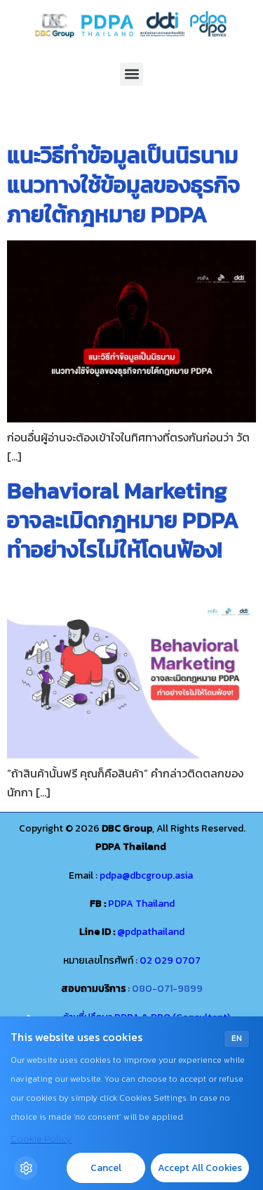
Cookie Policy (41, 1139)
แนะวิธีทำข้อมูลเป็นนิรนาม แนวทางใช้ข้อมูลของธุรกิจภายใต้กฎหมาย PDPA (124, 184)
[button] (131, 74)
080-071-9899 (167, 988)
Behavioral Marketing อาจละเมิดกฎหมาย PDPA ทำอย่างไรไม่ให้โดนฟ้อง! (123, 520)
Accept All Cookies (200, 1167)
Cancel (105, 1167)
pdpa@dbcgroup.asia (146, 875)
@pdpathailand (150, 931)
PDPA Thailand (141, 903)
